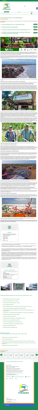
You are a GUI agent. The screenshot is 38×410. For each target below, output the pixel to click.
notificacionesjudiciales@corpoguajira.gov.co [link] (12, 374)
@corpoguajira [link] (10, 376)
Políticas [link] (7, 378)
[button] (24, 6)
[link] (37, 8)
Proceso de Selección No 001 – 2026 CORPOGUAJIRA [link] (11, 17)
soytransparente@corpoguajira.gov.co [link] (17, 372)
